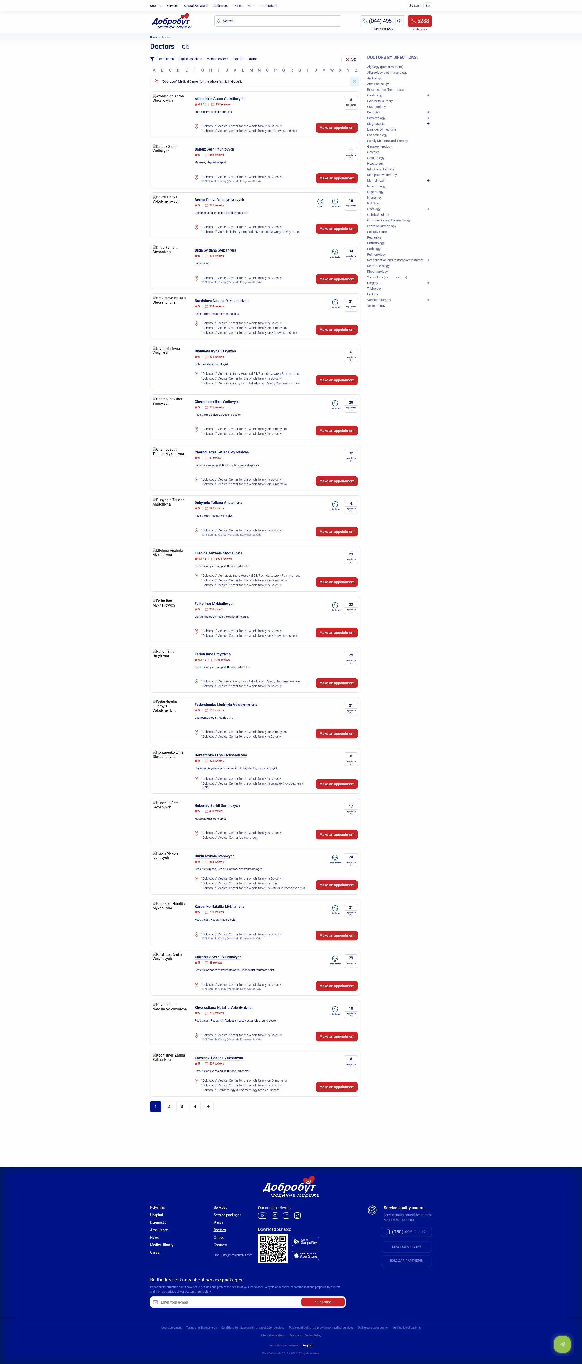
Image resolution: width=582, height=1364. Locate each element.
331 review (216, 609)
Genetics (373, 152)
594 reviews (216, 356)
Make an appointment (336, 128)
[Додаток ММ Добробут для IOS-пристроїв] (305, 1255)
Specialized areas (196, 6)
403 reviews (216, 255)
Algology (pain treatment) (385, 67)
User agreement (171, 1327)
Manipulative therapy (382, 175)
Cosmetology (376, 106)
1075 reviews (224, 558)
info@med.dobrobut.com (237, 1255)
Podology (374, 249)
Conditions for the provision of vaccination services (252, 1327)
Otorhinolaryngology (381, 226)
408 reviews (223, 659)
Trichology (374, 288)
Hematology (375, 158)
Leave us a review (406, 1246)
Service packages (227, 1215)
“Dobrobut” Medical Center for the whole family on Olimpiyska (244, 328)
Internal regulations (273, 1335)
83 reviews (215, 962)
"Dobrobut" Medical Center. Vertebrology (229, 837)
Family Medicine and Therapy (387, 141)
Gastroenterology (379, 146)
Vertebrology (376, 305)
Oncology (374, 209)
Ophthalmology (378, 214)
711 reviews (216, 912)
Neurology (374, 197)
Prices (238, 6)
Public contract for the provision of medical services (321, 1327)
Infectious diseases (380, 169)
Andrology (374, 78)
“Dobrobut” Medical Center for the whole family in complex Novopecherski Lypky (252, 785)
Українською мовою (284, 1345)
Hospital (156, 1215)
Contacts (220, 1245)
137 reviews (223, 104)
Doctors (155, 6)
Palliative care (377, 232)
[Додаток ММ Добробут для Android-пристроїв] (305, 1241)
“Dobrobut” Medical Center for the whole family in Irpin (239, 883)
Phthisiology (376, 243)
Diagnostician (376, 124)
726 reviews (216, 205)
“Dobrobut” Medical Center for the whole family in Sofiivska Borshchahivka (253, 888)
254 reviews (216, 306)
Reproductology (378, 266)
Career (155, 1252)
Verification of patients (407, 1327)
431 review (216, 811)
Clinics (219, 1237)
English (307, 1345)
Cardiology (374, 95)
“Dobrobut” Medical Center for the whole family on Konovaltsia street (249, 131)
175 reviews (216, 407)
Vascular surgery (379, 300)
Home (153, 37)
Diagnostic (158, 1222)
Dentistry (373, 112)
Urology (372, 294)
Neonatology (376, 186)
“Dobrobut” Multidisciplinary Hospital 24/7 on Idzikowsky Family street (250, 232)
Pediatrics (374, 237)
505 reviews (216, 710)
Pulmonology (376, 254)
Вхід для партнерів (406, 1260)
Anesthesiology (378, 84)
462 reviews (216, 861)
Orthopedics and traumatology (389, 220)
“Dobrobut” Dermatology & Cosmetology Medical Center (240, 1090)
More (251, 6)
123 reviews (216, 508)
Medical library (161, 1245)
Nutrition (373, 203)
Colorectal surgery (380, 101)
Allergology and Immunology (387, 72)
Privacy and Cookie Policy (305, 1335)
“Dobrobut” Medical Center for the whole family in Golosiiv (241, 126)
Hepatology (375, 163)
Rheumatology (377, 271)
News (154, 1237)
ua (428, 6)
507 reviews (216, 1063)
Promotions (269, 6)
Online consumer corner (373, 1327)
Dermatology (376, 118)
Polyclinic (157, 1207)
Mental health (376, 180)
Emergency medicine (381, 129)
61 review (215, 457)
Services (172, 6)
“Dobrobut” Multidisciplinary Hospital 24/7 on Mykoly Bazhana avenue (250, 383)
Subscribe (323, 1302)
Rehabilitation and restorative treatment (395, 260)
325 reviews (216, 760)
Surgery (372, 283)
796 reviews (216, 1013)
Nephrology (375, 192)
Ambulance (159, 1230)
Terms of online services (201, 1327)
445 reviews (216, 154)
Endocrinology (377, 135)
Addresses (220, 6)
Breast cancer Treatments (385, 89)
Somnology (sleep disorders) (387, 277)
